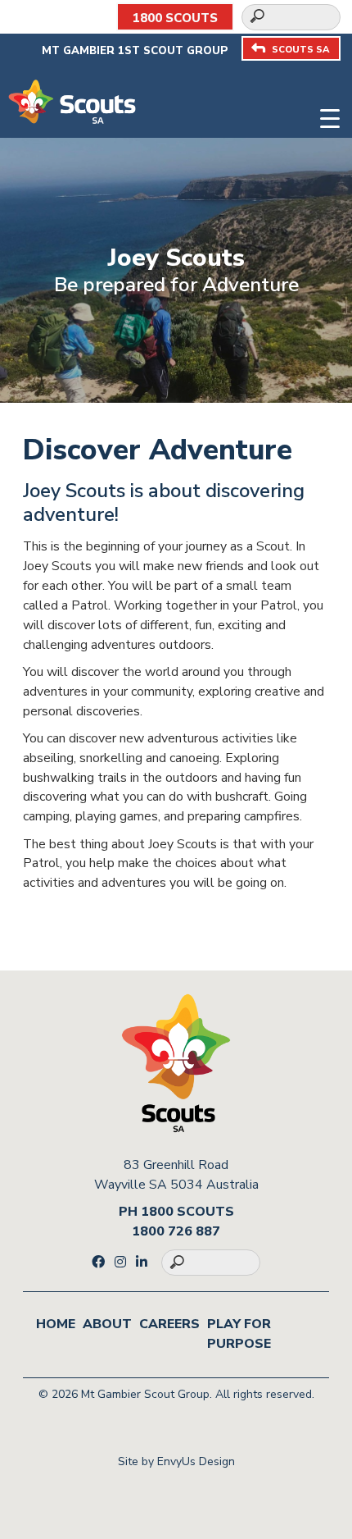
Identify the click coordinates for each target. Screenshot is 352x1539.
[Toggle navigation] (330, 116)
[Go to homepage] (72, 101)
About (107, 1324)
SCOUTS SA (300, 49)
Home (55, 1324)
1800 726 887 (176, 1231)
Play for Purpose (239, 1334)
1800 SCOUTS (175, 18)
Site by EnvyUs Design (176, 1461)
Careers (169, 1324)
